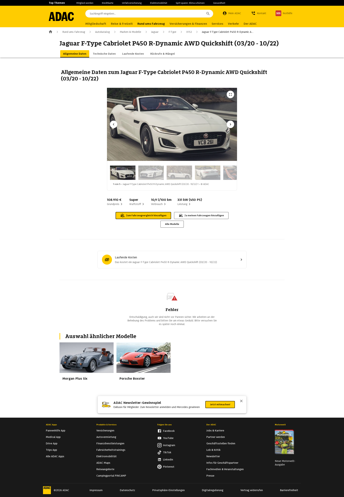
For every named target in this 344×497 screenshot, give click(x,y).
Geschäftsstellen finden (220, 443)
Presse (210, 475)
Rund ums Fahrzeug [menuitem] (151, 24)
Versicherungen (105, 430)
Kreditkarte (107, 2)
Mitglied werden (84, 2)
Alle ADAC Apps (55, 456)
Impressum (96, 490)
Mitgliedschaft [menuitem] (95, 24)
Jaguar (155, 32)
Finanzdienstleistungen (110, 443)
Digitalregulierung (212, 490)
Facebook (169, 431)
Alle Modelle (172, 224)
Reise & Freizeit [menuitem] (122, 24)
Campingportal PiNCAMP (111, 475)
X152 (189, 32)
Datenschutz (127, 490)
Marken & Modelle (130, 32)
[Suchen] (208, 13)
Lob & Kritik (213, 449)
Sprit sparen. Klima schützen (190, 2)
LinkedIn (168, 459)
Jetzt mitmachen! (220, 404)
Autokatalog (102, 32)
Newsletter (213, 456)
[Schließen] (241, 401)
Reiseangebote (105, 469)
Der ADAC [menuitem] (250, 24)
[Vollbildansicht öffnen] (230, 94)
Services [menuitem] (217, 24)
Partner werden (215, 437)
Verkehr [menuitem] (233, 24)
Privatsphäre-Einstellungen (168, 490)
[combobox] (149, 14)
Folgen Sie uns (164, 424)
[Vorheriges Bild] (113, 124)
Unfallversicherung (132, 2)
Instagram (169, 445)
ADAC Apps (51, 424)
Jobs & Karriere (215, 430)
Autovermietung (106, 437)
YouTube (168, 438)
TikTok (167, 452)
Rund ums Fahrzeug (73, 32)
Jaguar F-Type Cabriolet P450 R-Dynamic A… (227, 32)
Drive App (51, 443)
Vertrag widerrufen (251, 490)
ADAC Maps (103, 462)
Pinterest (168, 466)
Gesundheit (219, 2)
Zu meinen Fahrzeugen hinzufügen (204, 215)
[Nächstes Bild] (230, 124)
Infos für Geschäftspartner (222, 462)
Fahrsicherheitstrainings (110, 449)
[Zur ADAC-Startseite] (61, 16)
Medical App (53, 437)
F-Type (172, 32)
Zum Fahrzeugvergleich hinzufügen (146, 215)
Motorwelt (280, 424)
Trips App (51, 449)
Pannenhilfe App (55, 430)
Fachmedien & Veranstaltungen (225, 469)
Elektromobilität (158, 2)
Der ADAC (211, 424)
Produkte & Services (106, 424)
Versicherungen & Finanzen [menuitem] (188, 24)
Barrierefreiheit (289, 490)
